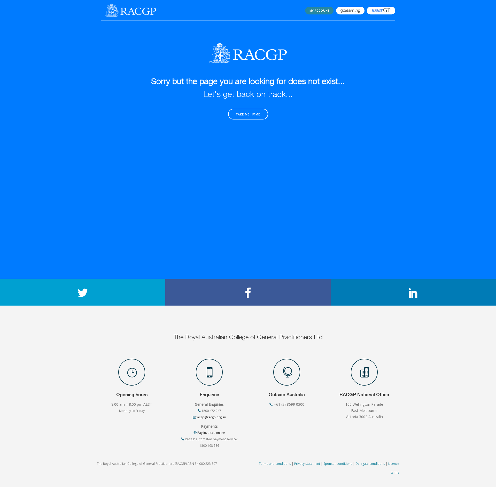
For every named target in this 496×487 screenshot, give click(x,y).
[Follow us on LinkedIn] (413, 292)
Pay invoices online (211, 432)
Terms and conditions (275, 463)
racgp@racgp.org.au (211, 417)
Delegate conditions (370, 463)
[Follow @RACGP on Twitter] (82, 292)
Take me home (248, 114)
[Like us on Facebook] (248, 292)
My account (319, 10)
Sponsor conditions (337, 463)
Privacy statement (307, 463)
